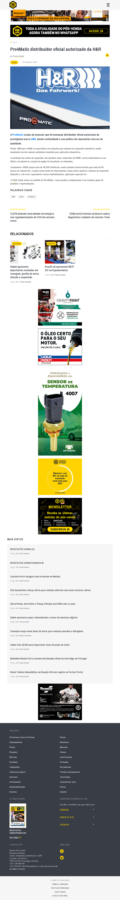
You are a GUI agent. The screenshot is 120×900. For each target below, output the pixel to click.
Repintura (64, 742)
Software (14, 762)
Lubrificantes (66, 757)
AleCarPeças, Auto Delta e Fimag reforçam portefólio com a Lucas (42, 603)
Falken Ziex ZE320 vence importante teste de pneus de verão (40, 644)
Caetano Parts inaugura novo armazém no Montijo (35, 576)
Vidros (63, 787)
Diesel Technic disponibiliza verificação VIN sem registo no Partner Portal (46, 672)
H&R (33, 139)
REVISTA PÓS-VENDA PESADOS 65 (26, 562)
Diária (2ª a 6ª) (67, 817)
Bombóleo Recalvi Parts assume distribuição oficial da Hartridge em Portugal (48, 658)
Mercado (64, 747)
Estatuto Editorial (60, 896)
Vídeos (63, 752)
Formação (64, 762)
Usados (63, 792)
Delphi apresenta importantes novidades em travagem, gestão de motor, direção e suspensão (24, 272)
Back (14, 42)
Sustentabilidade (17, 787)
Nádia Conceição (25, 636)
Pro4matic (17, 135)
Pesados (13, 752)
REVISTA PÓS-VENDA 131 (22, 549)
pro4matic (31, 197)
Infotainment (15, 782)
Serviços (14, 777)
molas (21, 197)
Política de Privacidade (60, 888)
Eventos (51, 244)
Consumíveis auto (68, 782)
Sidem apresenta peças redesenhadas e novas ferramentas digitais (44, 617)
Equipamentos (16, 742)
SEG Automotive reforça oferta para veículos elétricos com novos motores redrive (50, 590)
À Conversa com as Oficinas (22, 737)
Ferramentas (65, 767)
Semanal (64, 809)
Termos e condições (60, 884)
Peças (14, 63)
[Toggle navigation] (108, 4)
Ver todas (14, 837)
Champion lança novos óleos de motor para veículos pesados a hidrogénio (46, 631)
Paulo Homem (18, 56)
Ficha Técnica (60, 892)
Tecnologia (65, 777)
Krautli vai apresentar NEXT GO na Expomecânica (59, 268)
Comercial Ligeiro (18, 772)
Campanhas (15, 767)
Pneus (12, 747)
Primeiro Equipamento (70, 772)
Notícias (16, 244)
